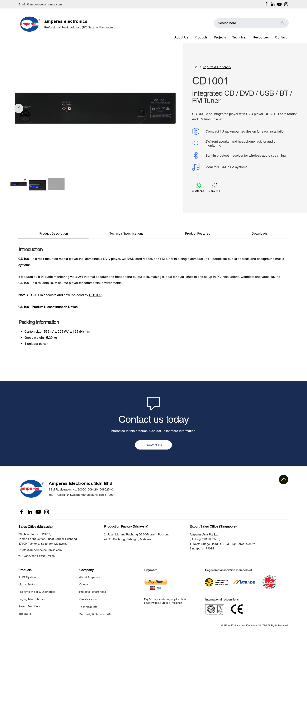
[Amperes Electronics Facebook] (266, 4)
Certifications (88, 599)
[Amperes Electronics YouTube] (279, 4)
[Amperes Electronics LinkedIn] (272, 4)
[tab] (53, 233)
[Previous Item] (18, 108)
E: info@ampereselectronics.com (40, 4)
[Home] (196, 67)
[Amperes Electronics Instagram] (286, 4)
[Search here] (283, 23)
